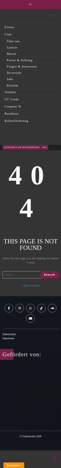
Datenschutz (9, 334)
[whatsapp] (30, 308)
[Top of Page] (55, 459)
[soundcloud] (52, 308)
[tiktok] (41, 308)
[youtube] (30, 318)
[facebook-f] (9, 308)
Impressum (8, 338)
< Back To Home (30, 285)
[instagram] (19, 308)
